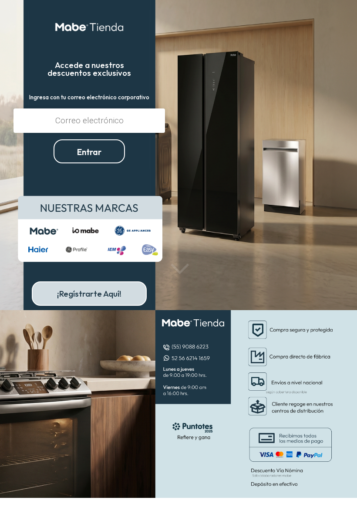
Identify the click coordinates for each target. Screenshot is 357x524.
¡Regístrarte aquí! (89, 293)
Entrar (89, 152)
